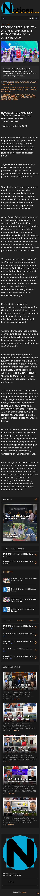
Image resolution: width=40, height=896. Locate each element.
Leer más (16, 699)
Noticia (8, 24)
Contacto (11, 882)
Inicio (2, 24)
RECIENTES (8, 572)
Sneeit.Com (23, 892)
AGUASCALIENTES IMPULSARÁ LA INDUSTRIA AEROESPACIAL (18, 517)
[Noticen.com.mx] (20, 13)
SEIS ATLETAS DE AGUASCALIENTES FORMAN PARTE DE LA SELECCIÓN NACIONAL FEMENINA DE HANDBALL (19, 89)
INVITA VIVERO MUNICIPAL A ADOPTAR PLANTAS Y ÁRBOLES (20, 536)
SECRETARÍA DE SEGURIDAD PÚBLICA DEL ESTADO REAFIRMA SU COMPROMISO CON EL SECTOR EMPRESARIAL (18, 97)
